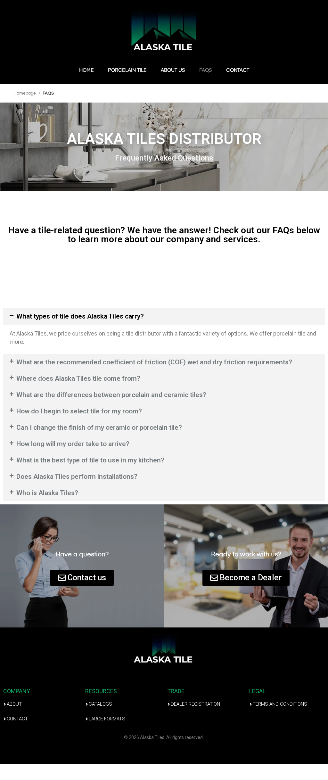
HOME (86, 70)
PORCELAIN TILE (127, 70)
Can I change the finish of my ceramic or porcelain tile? (99, 427)
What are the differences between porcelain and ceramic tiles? (111, 395)
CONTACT (237, 70)
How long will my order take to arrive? (72, 444)
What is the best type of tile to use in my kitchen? (90, 460)
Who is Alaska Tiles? (47, 493)
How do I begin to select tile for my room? (79, 411)
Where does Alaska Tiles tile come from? (78, 378)
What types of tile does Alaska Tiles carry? (80, 316)
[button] (164, 316)
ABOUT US (173, 70)
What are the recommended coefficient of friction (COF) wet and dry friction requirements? (154, 362)
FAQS (205, 70)
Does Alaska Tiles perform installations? (76, 476)
